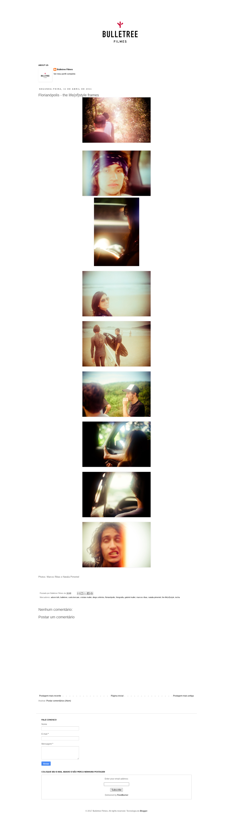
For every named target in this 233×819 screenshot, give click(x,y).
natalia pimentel (154, 597)
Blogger (143, 811)
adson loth (55, 597)
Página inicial (117, 696)
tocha (177, 597)
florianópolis (110, 597)
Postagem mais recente (50, 696)
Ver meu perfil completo (64, 74)
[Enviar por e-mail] (78, 593)
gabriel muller (130, 597)
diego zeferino (98, 597)
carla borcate (73, 597)
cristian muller (86, 597)
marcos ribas (141, 597)
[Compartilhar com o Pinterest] (91, 593)
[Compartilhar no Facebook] (88, 593)
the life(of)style (168, 597)
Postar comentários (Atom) (58, 701)
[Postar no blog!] (82, 593)
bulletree (63, 597)
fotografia (120, 597)
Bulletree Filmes (65, 69)
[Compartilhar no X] (85, 593)
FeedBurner (122, 795)
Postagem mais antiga (183, 696)
